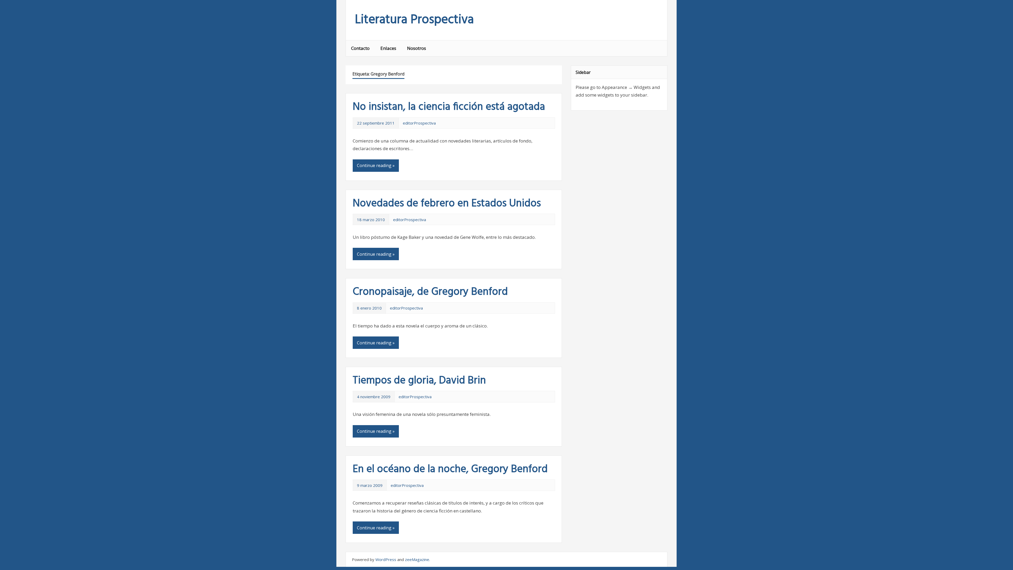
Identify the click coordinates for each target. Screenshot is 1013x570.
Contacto (360, 48)
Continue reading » (376, 165)
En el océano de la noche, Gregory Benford (450, 469)
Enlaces (388, 48)
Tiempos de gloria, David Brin (419, 380)
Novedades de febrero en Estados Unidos (447, 203)
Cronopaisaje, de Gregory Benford (430, 292)
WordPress (385, 559)
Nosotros (416, 48)
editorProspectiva (419, 123)
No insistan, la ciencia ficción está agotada (449, 107)
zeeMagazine (417, 559)
